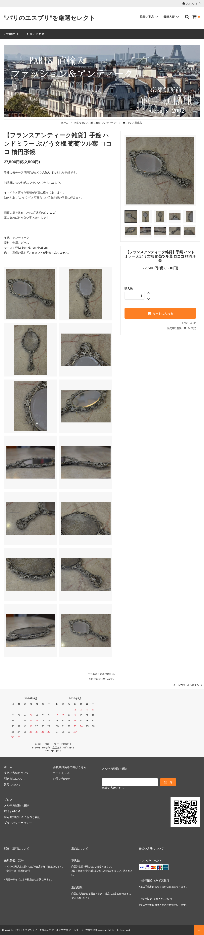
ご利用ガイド (13, 33)
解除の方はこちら (113, 787)
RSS (6, 811)
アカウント (191, 3)
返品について (188, 323)
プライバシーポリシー (18, 822)
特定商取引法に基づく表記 (181, 328)
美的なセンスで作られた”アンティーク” (95, 122)
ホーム (64, 122)
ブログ (8, 799)
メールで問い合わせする (186, 685)
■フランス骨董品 (132, 122)
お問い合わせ (36, 33)
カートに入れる (162, 313)
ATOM (16, 811)
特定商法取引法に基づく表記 (22, 817)
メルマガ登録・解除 (16, 805)
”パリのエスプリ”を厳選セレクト (49, 18)
